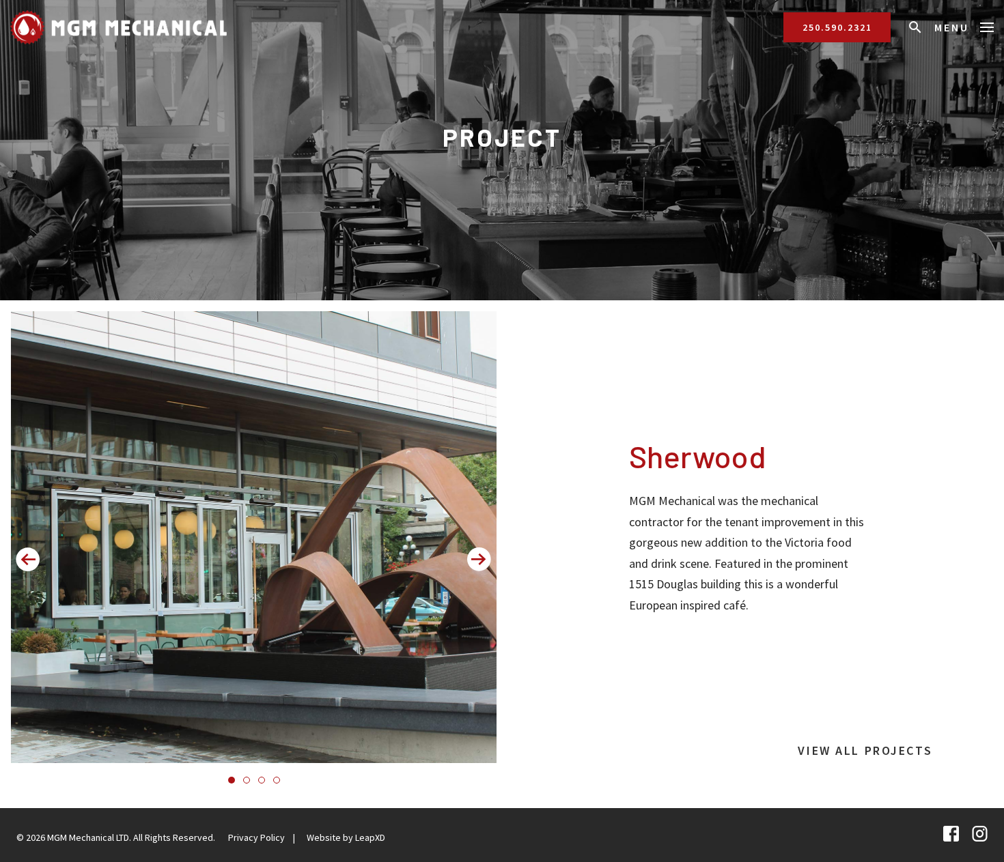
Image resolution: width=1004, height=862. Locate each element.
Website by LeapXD (346, 837)
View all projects (865, 750)
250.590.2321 (837, 27)
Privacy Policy (256, 837)
